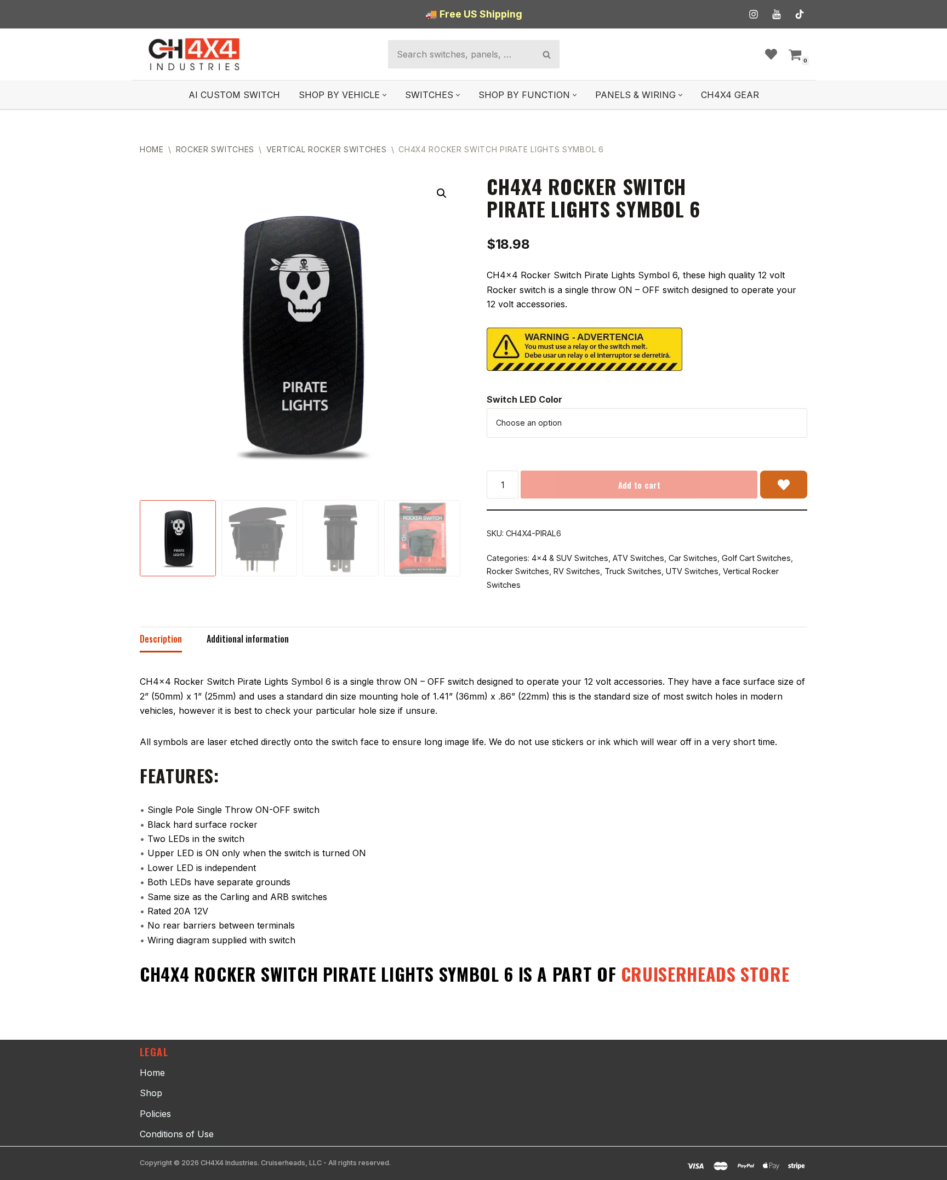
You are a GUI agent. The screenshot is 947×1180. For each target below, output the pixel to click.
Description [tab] (161, 638)
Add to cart (639, 485)
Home (152, 149)
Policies (155, 1113)
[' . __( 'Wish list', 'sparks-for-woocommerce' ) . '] (771, 54)
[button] (384, 95)
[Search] (547, 54)
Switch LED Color (524, 399)
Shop (151, 1092)
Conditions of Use (177, 1134)
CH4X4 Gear (730, 94)
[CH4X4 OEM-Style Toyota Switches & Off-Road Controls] (194, 54)
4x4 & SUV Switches (570, 558)
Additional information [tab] (248, 638)
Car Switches (693, 558)
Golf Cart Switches (756, 558)
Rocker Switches (215, 149)
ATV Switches (638, 558)
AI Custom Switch (234, 94)
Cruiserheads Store (705, 974)
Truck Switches (632, 571)
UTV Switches (692, 571)
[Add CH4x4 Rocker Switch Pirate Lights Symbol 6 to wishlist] (783, 485)
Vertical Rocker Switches (326, 149)
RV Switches (577, 571)
